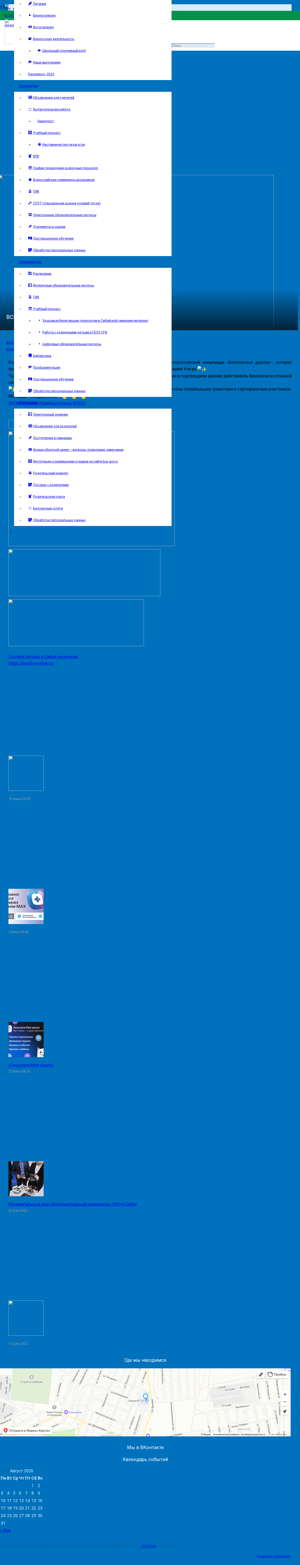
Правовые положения (274, 1556)
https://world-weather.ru (30, 663)
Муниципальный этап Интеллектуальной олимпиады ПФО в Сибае (72, 1204)
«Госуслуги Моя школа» (31, 1065)
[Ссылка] (91, 544)
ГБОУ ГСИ (148, 1546)
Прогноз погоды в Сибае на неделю (43, 656)
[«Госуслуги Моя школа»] (26, 1055)
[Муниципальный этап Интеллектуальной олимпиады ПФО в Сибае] (26, 1194)
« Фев (5, 1530)
